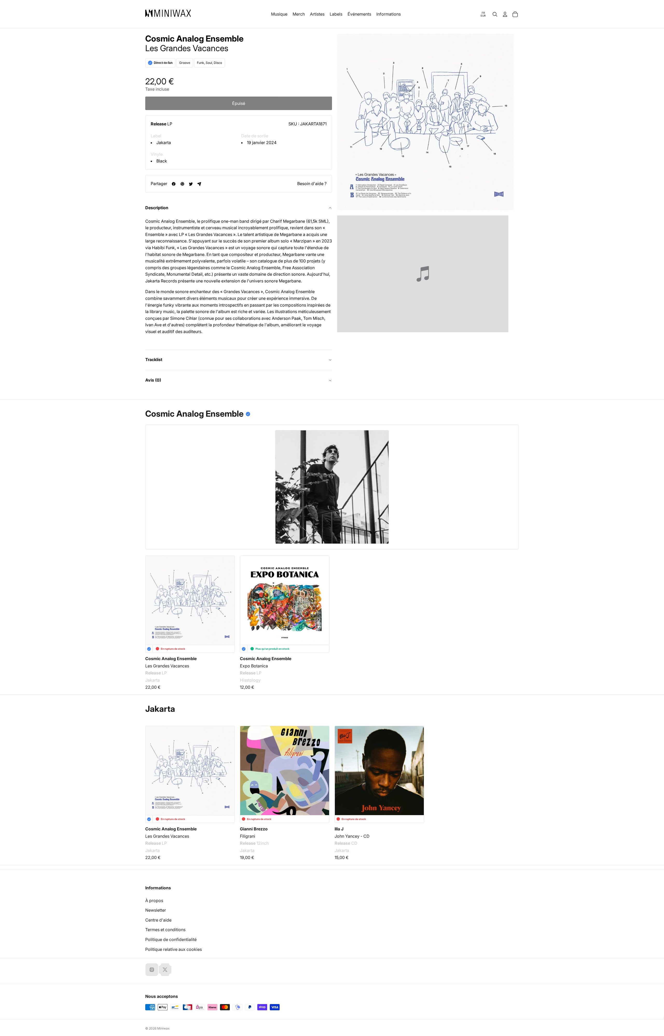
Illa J (339, 828)
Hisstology (250, 680)
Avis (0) (153, 380)
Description (156, 207)
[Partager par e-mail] (199, 184)
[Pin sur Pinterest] (182, 184)
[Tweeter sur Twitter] (191, 184)
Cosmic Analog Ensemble (194, 39)
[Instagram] (151, 969)
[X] (164, 969)
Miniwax (163, 1028)
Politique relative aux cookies (173, 949)
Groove (184, 63)
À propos (154, 900)
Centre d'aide (158, 920)
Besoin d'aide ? (312, 183)
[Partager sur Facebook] (173, 184)
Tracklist (153, 359)
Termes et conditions (165, 929)
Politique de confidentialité (171, 939)
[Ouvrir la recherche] (495, 14)
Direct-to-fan (163, 63)
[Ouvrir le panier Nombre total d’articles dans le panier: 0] (515, 14)
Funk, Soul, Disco (209, 63)
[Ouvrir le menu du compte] (505, 14)
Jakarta (163, 142)
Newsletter (155, 910)
